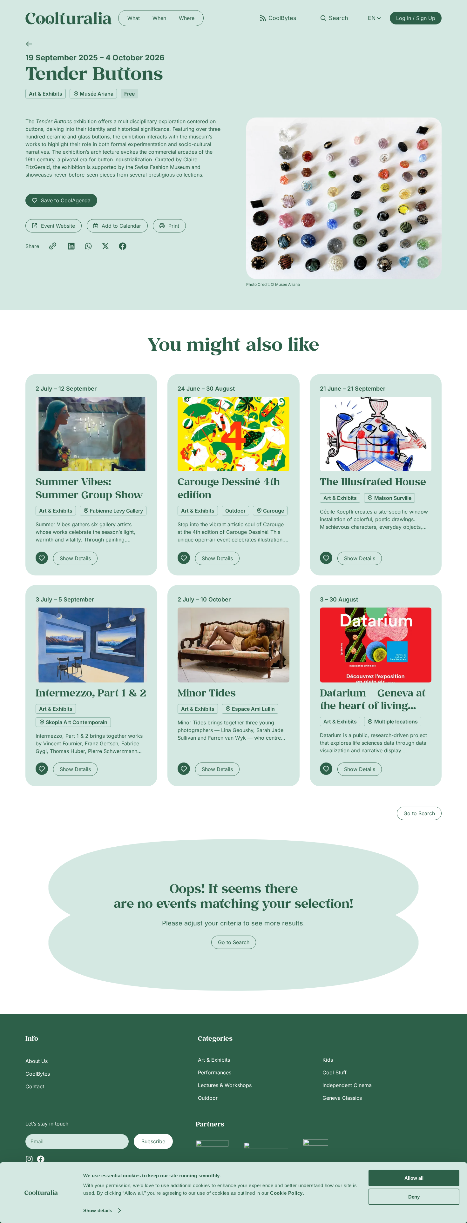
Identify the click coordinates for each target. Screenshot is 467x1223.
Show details (97, 1210)
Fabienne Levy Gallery (116, 510)
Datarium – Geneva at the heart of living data (373, 705)
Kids (327, 1060)
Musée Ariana (96, 94)
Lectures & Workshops (225, 1085)
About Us (36, 1061)
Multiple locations (396, 721)
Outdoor (235, 510)
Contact (34, 1086)
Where (186, 18)
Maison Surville (392, 498)
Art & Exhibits (45, 94)
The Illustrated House (373, 481)
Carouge (273, 510)
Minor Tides (207, 692)
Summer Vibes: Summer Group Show (89, 488)
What (133, 18)
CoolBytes (37, 1074)
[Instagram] (29, 1159)
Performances (214, 1072)
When (159, 18)
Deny (414, 1196)
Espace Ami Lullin (253, 709)
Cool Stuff (334, 1072)
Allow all (413, 1178)
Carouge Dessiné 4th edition (229, 488)
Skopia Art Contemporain (76, 722)
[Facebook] (40, 1159)
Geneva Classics (342, 1098)
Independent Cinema (347, 1085)
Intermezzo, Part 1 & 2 (91, 692)
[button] (71, 246)
